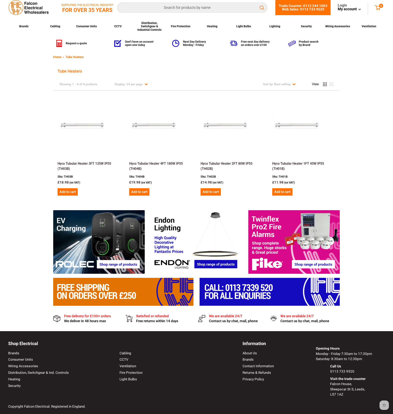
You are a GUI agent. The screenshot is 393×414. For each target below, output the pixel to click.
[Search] (262, 7)
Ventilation (369, 26)
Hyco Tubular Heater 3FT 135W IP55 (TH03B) (84, 166)
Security (306, 26)
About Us (250, 353)
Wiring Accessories (337, 26)
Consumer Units (86, 26)
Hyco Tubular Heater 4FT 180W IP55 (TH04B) (156, 166)
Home (57, 57)
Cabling (55, 26)
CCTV (118, 26)
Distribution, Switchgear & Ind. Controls (38, 373)
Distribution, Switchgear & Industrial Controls (149, 26)
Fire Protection (180, 26)
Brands (23, 26)
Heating (212, 26)
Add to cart (68, 192)
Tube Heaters (75, 57)
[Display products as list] (331, 84)
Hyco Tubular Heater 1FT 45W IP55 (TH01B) (298, 166)
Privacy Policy (253, 379)
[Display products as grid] (325, 84)
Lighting (274, 26)
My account (348, 9)
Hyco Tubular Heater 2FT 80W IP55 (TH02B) (226, 166)
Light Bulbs (243, 26)
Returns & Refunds (257, 373)
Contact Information (258, 366)
